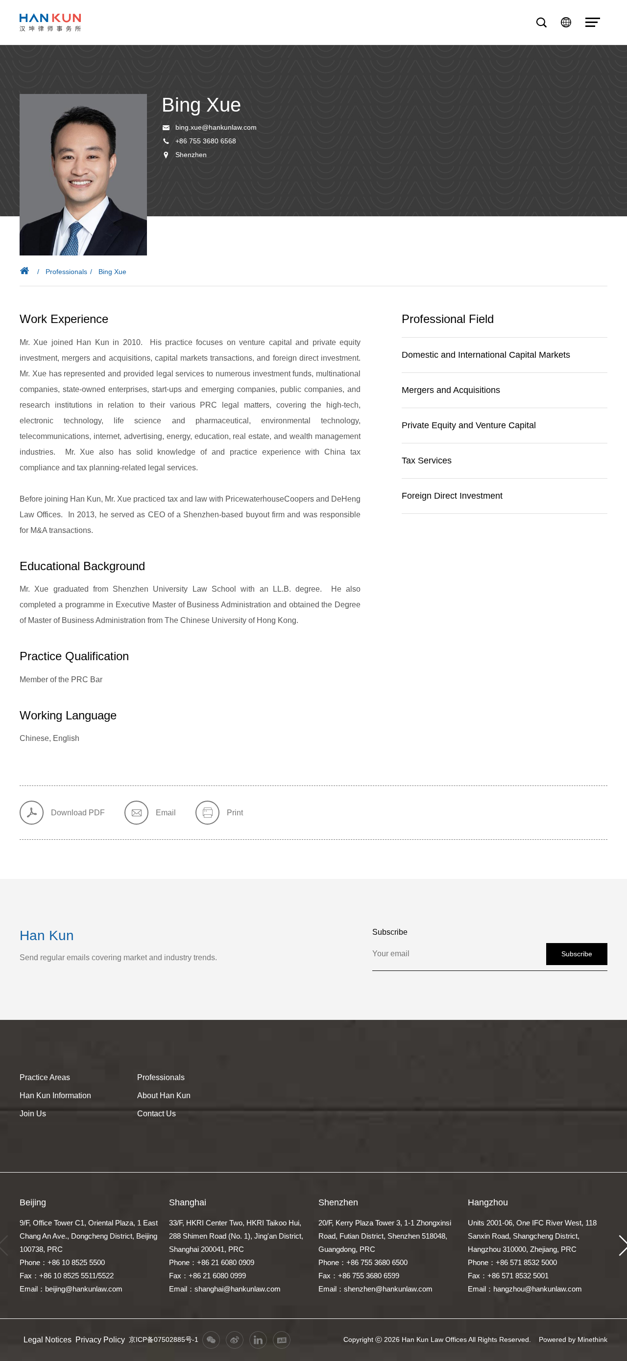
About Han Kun (164, 1095)
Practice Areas (45, 1077)
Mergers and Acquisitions (451, 390)
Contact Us (156, 1113)
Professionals (66, 272)
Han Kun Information (55, 1095)
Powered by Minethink (573, 1339)
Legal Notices (48, 1340)
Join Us (33, 1113)
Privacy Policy (100, 1340)
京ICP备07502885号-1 (163, 1339)
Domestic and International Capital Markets (486, 355)
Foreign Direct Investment (452, 496)
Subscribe (576, 954)
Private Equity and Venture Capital (469, 425)
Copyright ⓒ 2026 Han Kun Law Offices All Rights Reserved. (437, 1339)
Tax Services (427, 460)
